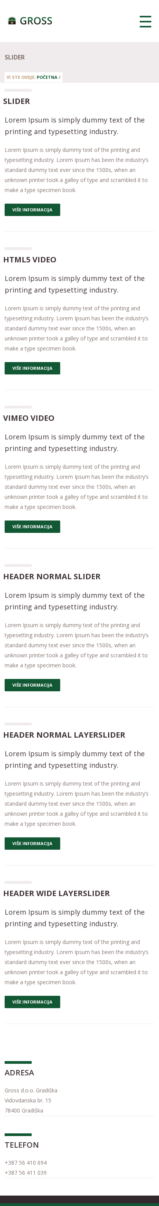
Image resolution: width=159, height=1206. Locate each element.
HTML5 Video (29, 259)
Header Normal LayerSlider (64, 735)
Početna (47, 77)
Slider (16, 101)
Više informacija (32, 210)
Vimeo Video (28, 418)
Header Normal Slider (52, 576)
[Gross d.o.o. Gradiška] (31, 21)
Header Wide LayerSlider (56, 893)
